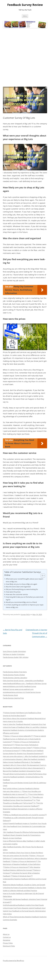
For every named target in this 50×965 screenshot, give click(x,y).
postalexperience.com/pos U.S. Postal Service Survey (22, 692)
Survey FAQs (25, 614)
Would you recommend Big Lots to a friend (21, 602)
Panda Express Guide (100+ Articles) (15, 657)
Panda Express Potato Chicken (14, 675)
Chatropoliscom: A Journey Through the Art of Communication (36, 633)
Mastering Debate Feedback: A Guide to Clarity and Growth (24, 885)
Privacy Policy (8, 943)
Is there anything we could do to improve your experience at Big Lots (25, 606)
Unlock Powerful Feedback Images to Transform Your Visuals (24, 823)
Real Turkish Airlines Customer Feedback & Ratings (21, 788)
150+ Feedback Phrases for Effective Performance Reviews (24, 832)
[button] (42, 576)
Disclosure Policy (9, 946)
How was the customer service (17, 594)
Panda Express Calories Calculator (15, 678)
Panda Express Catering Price (13, 698)
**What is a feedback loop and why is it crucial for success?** (25, 815)
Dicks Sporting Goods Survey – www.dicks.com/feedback (23, 680)
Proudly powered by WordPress (13, 961)
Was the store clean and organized (18, 587)
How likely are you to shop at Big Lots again (21, 584)
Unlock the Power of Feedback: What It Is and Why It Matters (25, 727)
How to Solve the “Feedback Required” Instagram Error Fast (24, 724)
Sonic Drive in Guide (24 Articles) (14, 651)
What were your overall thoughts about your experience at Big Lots (24, 580)
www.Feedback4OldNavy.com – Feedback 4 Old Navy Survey (25, 683)
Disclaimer (6, 940)
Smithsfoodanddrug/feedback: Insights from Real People (23, 905)
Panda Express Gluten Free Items (15, 672)
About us (6, 934)
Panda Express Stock (10, 695)
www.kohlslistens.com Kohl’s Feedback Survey (19, 686)
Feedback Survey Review (25, 5)
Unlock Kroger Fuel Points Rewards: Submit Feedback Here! (24, 908)
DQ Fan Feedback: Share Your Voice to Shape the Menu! (23, 853)
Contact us (7, 937)
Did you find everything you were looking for (22, 589)
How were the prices (13, 592)
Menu (25, 16)
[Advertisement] (25, 57)
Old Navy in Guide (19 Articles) (14, 654)
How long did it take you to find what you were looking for (25, 598)
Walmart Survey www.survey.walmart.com (18, 689)
